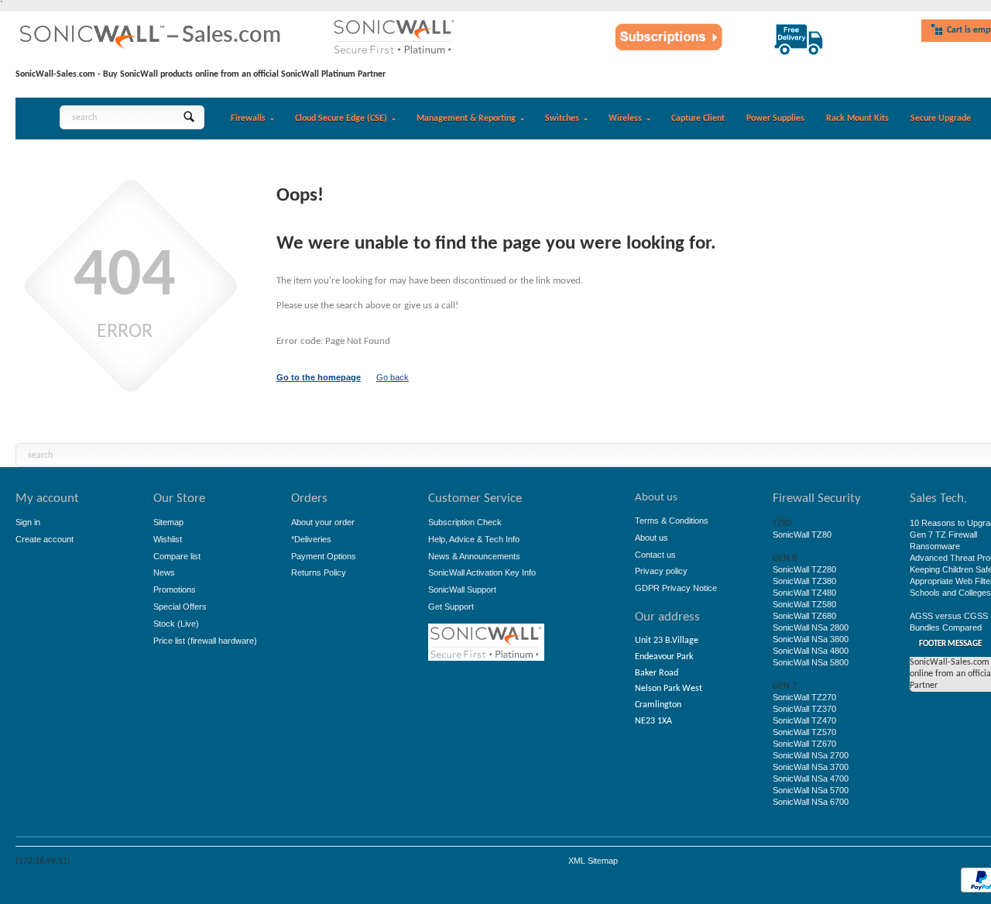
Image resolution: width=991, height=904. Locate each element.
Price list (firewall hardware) (205, 640)
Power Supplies (775, 118)
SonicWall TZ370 (804, 708)
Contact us (655, 554)
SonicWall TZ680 (804, 615)
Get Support (451, 606)
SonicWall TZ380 (804, 581)
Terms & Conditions (671, 520)
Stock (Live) (176, 623)
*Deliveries (311, 539)
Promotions (174, 589)
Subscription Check (465, 522)
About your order (323, 522)
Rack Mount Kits (857, 118)
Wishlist (167, 539)
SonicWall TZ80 (802, 534)
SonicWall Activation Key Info (482, 572)
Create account (44, 539)
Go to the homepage (318, 377)
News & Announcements (474, 556)
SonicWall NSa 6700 (811, 801)
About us (651, 537)
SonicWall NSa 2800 (811, 627)
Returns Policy (318, 572)
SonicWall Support (462, 589)
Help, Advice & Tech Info (474, 539)
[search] (188, 117)
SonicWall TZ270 (804, 697)
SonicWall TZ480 (804, 592)
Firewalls (248, 118)
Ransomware (935, 546)
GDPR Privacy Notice (676, 588)
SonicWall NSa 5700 (811, 790)
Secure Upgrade (940, 118)
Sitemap (168, 522)
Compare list (177, 556)
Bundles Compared (946, 627)
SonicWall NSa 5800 (811, 662)
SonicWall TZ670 (804, 743)
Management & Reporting (466, 118)
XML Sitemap (593, 860)
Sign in (27, 522)
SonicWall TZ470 (804, 720)
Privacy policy (661, 571)
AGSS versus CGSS (949, 615)
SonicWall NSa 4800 (811, 650)
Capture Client (698, 118)
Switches (562, 118)
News (164, 572)
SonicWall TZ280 (804, 569)
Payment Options (323, 556)
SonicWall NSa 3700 (811, 767)
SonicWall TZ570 (804, 732)
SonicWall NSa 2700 (811, 755)
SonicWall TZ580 (804, 604)
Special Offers (180, 606)
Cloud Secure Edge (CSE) (341, 118)
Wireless (625, 118)
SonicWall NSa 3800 (811, 639)
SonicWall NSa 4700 (811, 778)
